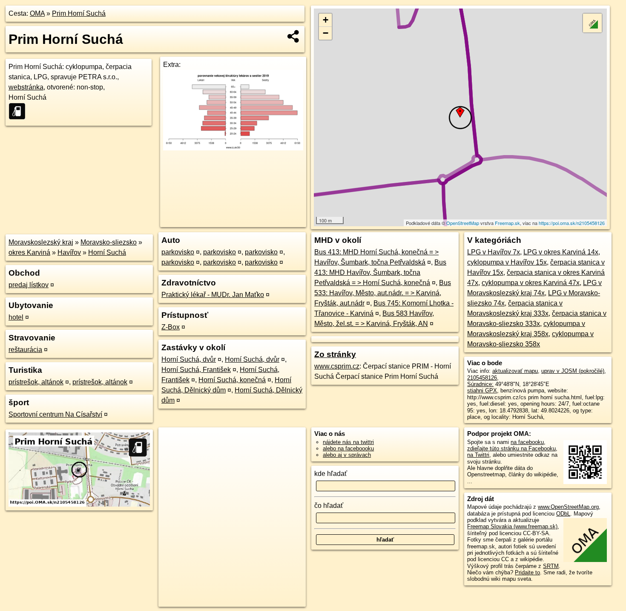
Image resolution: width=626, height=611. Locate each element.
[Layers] (592, 23)
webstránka (26, 87)
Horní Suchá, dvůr (188, 359)
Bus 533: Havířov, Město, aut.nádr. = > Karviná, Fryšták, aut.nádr (382, 293)
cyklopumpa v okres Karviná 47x (531, 282)
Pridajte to (527, 572)
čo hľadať (328, 505)
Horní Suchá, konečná (232, 379)
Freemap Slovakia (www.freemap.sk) (512, 526)
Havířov (69, 252)
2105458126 (482, 378)
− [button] (325, 33)
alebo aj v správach (347, 455)
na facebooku (527, 442)
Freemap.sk (507, 222)
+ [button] (325, 19)
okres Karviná (29, 252)
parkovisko (177, 252)
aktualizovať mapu (515, 371)
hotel (16, 317)
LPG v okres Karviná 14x (560, 252)
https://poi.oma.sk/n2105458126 (572, 222)
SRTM (551, 566)
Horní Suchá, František (196, 369)
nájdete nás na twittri (348, 442)
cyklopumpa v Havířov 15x (507, 262)
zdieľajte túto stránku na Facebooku (511, 448)
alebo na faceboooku (348, 448)
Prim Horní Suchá (79, 13)
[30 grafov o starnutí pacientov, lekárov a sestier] (233, 148)
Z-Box (170, 327)
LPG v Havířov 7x (493, 252)
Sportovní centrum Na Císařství (55, 414)
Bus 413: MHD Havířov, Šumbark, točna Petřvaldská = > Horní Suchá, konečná (380, 272)
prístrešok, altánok (36, 382)
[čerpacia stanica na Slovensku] (19, 111)
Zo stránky (335, 354)
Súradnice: (480, 384)
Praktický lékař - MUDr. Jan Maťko (212, 294)
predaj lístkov (29, 284)
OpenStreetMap (462, 222)
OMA (37, 13)
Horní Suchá (107, 252)
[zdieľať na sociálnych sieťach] (293, 36)
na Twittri (478, 455)
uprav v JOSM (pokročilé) (572, 371)
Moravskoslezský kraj (41, 242)
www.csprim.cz (336, 366)
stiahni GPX (482, 390)
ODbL (563, 513)
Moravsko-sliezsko (108, 242)
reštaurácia (25, 349)
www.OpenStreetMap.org (568, 507)
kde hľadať (330, 473)
